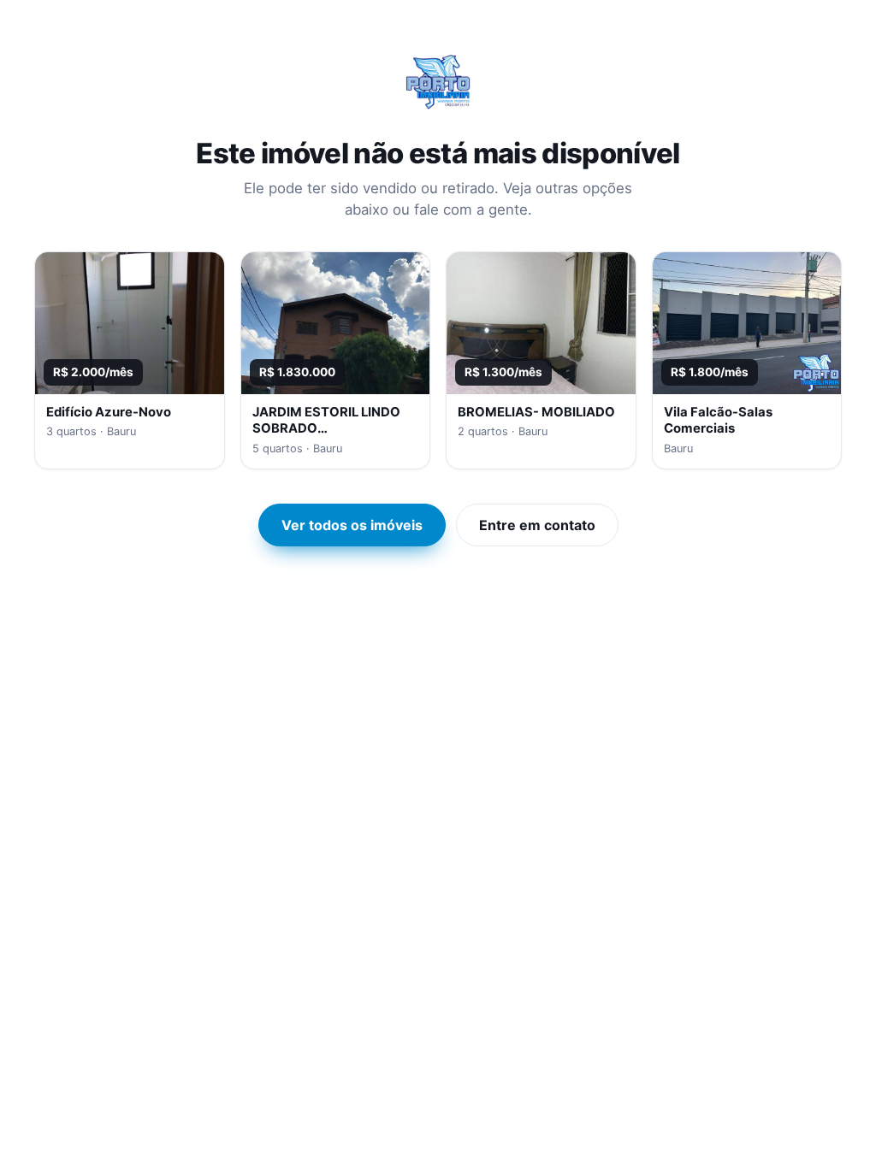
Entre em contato (537, 525)
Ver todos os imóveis (352, 525)
